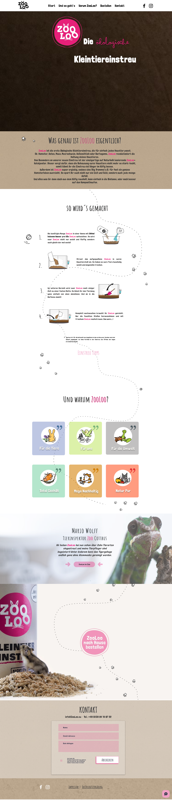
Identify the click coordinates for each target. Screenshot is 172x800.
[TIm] (88, 580)
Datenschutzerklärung (92, 787)
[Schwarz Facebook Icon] (144, 6)
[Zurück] (16, 549)
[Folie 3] (86, 580)
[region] (48, 441)
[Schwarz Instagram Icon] (151, 6)
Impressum (74, 787)
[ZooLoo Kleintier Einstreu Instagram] (47, 787)
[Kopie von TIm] (90, 580)
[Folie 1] (81, 580)
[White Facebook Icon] (41, 787)
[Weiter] (156, 549)
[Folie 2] (83, 580)
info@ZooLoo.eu (73, 716)
